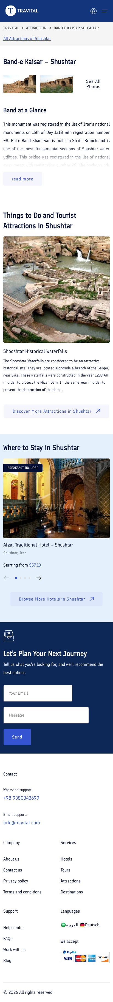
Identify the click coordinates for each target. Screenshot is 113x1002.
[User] (94, 11)
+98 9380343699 (21, 798)
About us (11, 859)
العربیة (72, 924)
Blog (7, 960)
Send (17, 737)
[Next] (39, 578)
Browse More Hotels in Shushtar (52, 599)
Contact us (12, 870)
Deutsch (92, 924)
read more (22, 179)
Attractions (70, 881)
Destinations (72, 892)
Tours (65, 870)
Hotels (66, 859)
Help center (13, 927)
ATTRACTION (36, 28)
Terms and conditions (22, 892)
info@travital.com (21, 823)
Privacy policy (15, 881)
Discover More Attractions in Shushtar (52, 411)
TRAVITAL (11, 28)
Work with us (14, 949)
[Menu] (105, 11)
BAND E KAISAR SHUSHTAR (76, 28)
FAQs (7, 938)
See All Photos (93, 84)
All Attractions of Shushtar (27, 38)
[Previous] (6, 578)
